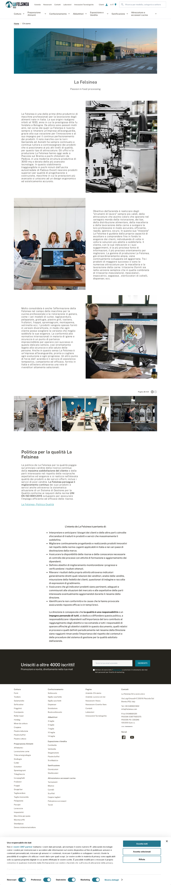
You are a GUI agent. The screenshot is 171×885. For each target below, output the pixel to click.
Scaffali (51, 793)
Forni (16, 693)
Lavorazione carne (21, 751)
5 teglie (51, 725)
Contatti (89, 708)
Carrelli (51, 790)
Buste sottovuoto (55, 712)
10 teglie (51, 732)
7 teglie (51, 729)
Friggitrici (18, 708)
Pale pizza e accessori (57, 801)
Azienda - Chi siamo (93, 693)
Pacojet (17, 805)
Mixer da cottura (20, 723)
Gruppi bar (18, 789)
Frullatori (17, 782)
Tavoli (50, 805)
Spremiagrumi (20, 770)
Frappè (17, 786)
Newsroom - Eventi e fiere (96, 704)
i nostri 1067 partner (22, 847)
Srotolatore (52, 708)
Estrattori (18, 767)
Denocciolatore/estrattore (25, 827)
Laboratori (90, 712)
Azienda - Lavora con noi (95, 697)
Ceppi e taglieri (54, 797)
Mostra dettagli (112, 880)
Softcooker (18, 704)
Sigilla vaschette (55, 697)
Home (16, 23)
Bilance (51, 786)
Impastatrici (19, 812)
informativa (117, 670)
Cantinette (52, 745)
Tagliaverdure (19, 793)
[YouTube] (132, 739)
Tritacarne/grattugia (22, 755)
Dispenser (52, 704)
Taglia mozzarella (21, 797)
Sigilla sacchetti (54, 701)
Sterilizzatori (53, 773)
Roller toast (19, 716)
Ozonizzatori (53, 769)
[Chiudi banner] (167, 841)
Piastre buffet (20, 735)
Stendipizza (19, 824)
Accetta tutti (142, 844)
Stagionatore (53, 753)
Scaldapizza (53, 760)
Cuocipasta (18, 712)
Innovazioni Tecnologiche (96, 716)
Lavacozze (18, 808)
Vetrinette (52, 749)
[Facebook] (123, 739)
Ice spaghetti (19, 778)
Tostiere (17, 697)
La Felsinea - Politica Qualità (37, 504)
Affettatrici (18, 748)
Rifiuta (142, 859)
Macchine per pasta (22, 816)
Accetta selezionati (142, 851)
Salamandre (19, 701)
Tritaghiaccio (19, 774)
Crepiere (17, 727)
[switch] (47, 880)
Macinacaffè (19, 820)
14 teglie (51, 736)
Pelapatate (18, 801)
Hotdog (17, 720)
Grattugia (18, 759)
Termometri (52, 782)
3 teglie (51, 721)
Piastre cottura (20, 739)
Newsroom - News (93, 701)
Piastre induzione (21, 731)
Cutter (16, 763)
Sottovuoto (52, 693)
